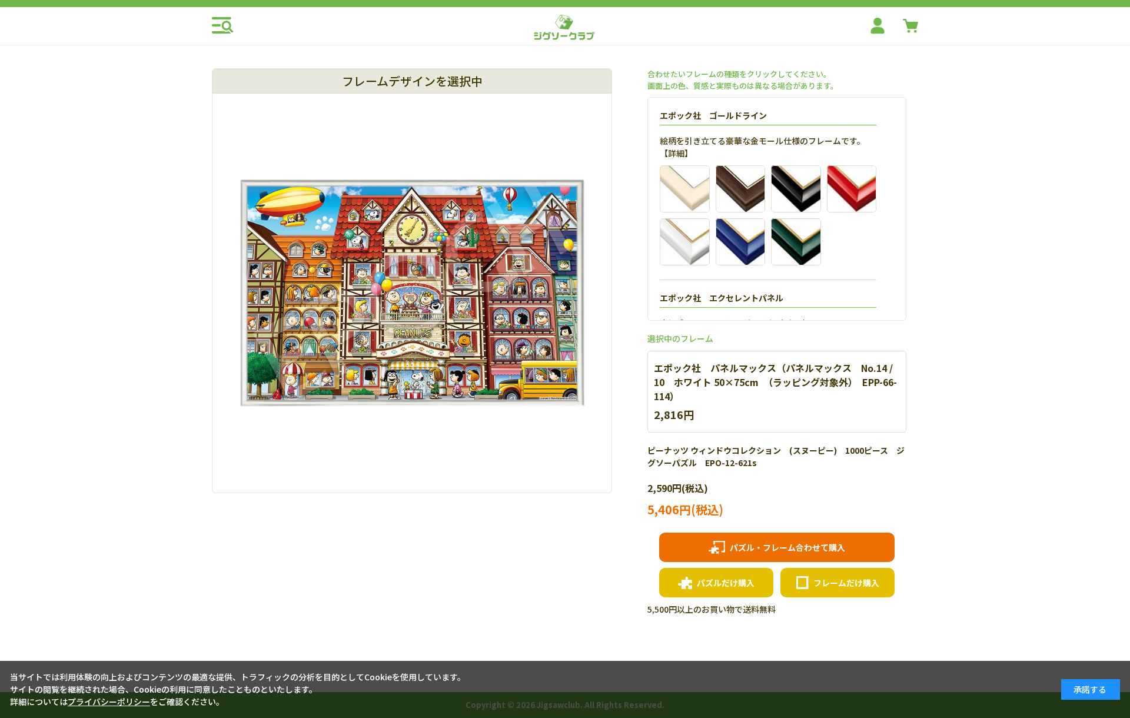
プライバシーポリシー (109, 701)
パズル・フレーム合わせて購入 (787, 547)
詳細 (676, 153)
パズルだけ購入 (726, 583)
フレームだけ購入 (846, 583)
